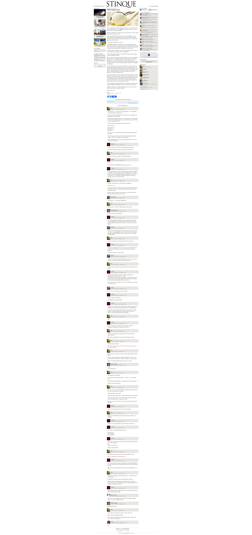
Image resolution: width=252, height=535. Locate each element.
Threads (149, 67)
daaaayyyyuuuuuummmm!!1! (113, 445)
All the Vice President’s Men (99, 57)
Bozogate (96, 59)
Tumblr (151, 87)
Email (146, 67)
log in (120, 530)
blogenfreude (110, 207)
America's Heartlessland (112, 8)
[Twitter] (109, 97)
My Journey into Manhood (99, 60)
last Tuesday (129, 36)
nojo (108, 92)
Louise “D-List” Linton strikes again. (114, 291)
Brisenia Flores (154, 84)
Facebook (143, 9)
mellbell (109, 241)
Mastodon (153, 9)
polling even (122, 29)
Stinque (108, 1)
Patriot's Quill (148, 84)
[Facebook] (114, 97)
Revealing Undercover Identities (120, 276)
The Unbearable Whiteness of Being (99, 55)
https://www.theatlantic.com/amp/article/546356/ (117, 456)
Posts (144, 67)
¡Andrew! (110, 156)
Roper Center (113, 44)
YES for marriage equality (125, 247)
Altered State (111, 101)
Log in (95, 49)
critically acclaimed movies (132, 259)
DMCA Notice (96, 51)
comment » (109, 94)
